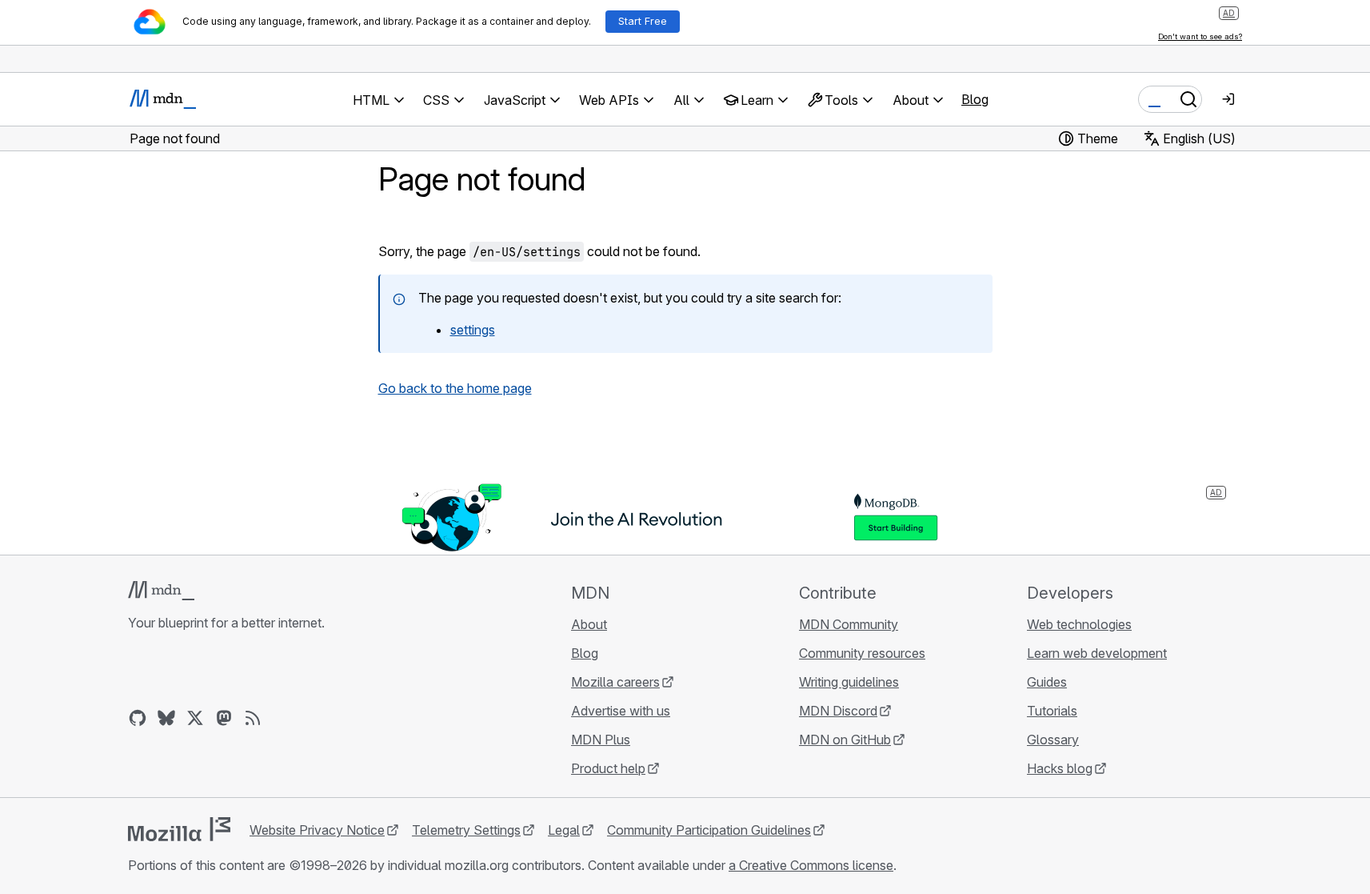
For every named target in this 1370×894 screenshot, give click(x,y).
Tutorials (1052, 711)
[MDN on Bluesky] (166, 718)
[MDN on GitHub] (137, 718)
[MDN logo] (161, 590)
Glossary (1053, 740)
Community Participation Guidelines (709, 830)
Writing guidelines (849, 682)
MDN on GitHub (845, 740)
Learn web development (1097, 653)
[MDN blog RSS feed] (252, 718)
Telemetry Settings (466, 830)
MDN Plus (600, 740)
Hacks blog (1059, 768)
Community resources (862, 653)
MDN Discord (838, 711)
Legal (564, 830)
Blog (975, 99)
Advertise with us (620, 711)
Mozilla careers (615, 682)
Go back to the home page (455, 388)
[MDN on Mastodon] (224, 718)
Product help (608, 768)
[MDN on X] (195, 718)
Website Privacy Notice (317, 830)
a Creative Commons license (811, 865)
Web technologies (1079, 624)
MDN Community (848, 624)
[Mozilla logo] (179, 829)
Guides (1047, 682)
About (589, 624)
